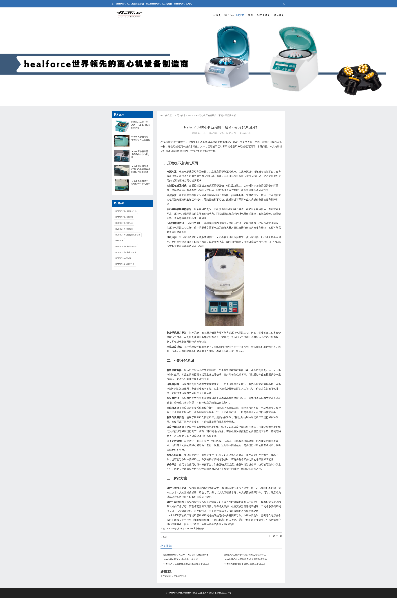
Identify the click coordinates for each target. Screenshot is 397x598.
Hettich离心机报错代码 (125, 211)
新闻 (250, 15)
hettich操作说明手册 (125, 264)
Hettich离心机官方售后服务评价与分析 (140, 182)
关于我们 (265, 15)
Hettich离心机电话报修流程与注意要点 (140, 138)
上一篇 (272, 536)
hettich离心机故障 (124, 223)
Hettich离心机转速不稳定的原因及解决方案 (244, 563)
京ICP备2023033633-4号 (220, 593)
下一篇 (279, 536)
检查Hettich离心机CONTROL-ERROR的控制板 (185, 554)
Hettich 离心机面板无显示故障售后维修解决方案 (186, 563)
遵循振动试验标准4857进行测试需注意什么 (245, 554)
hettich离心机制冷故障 (125, 252)
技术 (241, 15)
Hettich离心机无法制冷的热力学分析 (180, 559)
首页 (218, 15)
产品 (230, 15)
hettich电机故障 (123, 258)
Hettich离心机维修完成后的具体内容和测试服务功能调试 (140, 169)
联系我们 (279, 15)
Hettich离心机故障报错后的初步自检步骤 (140, 154)
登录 (184, 576)
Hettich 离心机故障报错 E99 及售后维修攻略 (245, 559)
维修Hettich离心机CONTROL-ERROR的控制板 (140, 125)
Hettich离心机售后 (176, 528)
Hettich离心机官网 (195, 528)
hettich (119, 241)
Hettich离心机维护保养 (125, 246)
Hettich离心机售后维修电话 (127, 235)
